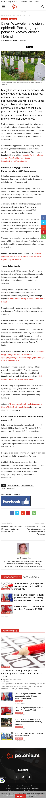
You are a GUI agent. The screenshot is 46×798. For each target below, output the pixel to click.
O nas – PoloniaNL (23, 786)
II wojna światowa (27, 485)
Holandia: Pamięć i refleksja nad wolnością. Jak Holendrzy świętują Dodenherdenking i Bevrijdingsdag (22, 158)
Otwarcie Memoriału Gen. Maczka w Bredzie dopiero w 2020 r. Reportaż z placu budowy (21, 256)
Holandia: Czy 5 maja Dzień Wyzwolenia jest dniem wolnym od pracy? (11, 529)
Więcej (30, 796)
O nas (30, 2)
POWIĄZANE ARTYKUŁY (12, 577)
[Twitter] (23, 777)
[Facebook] (16, 777)
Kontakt (37, 2)
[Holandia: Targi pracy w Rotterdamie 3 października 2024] (7, 736)
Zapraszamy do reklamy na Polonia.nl (17, 788)
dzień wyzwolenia (13, 485)
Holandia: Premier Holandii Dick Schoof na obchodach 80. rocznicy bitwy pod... (28, 721)
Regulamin (35, 788)
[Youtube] (29, 777)
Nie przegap (17, 16)
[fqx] (4, 780)
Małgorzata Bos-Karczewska (11, 680)
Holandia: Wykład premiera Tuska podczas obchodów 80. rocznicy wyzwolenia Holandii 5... (28, 696)
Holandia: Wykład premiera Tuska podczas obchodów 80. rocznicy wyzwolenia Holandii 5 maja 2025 (29, 598)
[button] (42, 6)
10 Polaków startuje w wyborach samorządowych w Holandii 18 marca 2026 (28, 586)
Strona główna (6, 16)
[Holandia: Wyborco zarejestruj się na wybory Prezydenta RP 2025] (7, 609)
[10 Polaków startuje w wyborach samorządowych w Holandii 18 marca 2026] (7, 586)
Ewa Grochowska (11, 40)
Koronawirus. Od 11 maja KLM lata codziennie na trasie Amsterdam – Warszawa (35, 530)
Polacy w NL (12, 19)
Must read (26, 16)
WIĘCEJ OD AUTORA (31, 577)
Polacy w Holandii (8, 488)
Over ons (24, 2)
